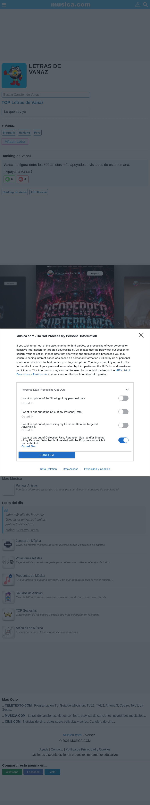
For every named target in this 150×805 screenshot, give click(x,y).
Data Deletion (48, 468)
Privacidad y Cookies (97, 468)
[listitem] (75, 389)
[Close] (142, 336)
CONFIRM (47, 455)
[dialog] (75, 402)
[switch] (123, 398)
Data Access (70, 468)
